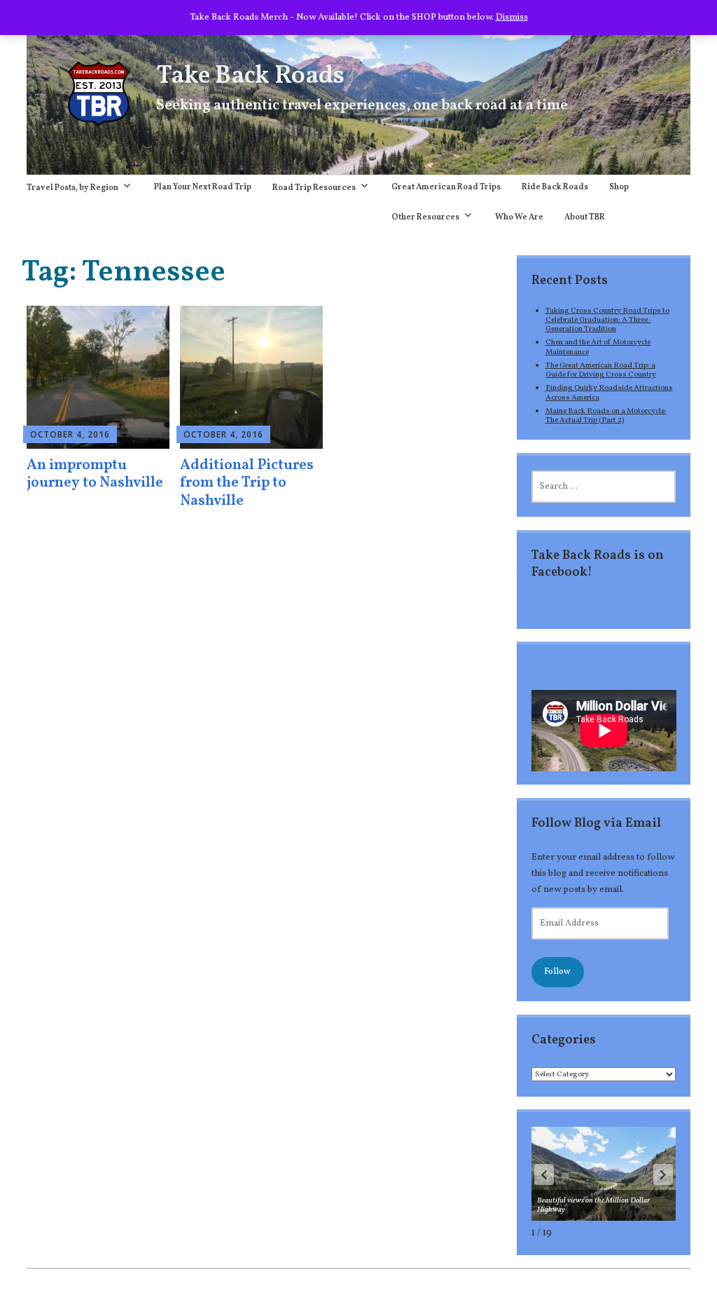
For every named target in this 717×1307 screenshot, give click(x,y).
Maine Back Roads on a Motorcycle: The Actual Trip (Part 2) (606, 415)
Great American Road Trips (446, 187)
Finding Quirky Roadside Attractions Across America (609, 392)
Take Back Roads (250, 76)
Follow (557, 972)
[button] (663, 1174)
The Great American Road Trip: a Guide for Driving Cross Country (600, 370)
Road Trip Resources (314, 188)
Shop (619, 187)
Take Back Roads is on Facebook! (597, 564)
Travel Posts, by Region (72, 188)
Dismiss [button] (512, 17)
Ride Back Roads (555, 187)
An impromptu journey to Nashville (95, 474)
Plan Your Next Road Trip (202, 187)
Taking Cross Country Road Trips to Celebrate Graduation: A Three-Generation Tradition (607, 320)
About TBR (584, 217)
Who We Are (519, 217)
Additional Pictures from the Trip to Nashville (247, 482)
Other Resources (425, 217)
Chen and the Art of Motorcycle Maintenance (597, 347)
